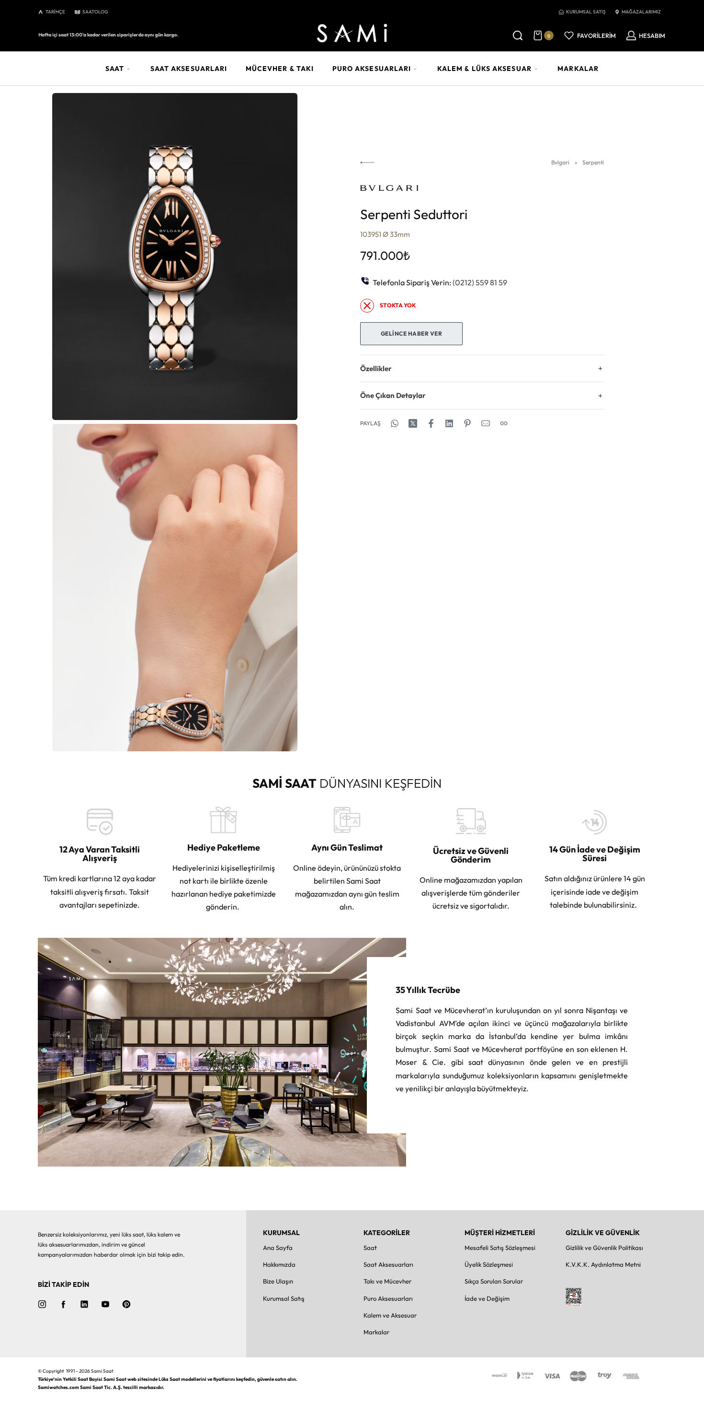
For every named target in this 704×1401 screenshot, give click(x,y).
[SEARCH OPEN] (517, 35)
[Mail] (485, 423)
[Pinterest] (126, 1304)
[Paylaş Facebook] (431, 423)
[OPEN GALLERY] (174, 256)
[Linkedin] (84, 1304)
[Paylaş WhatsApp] (394, 423)
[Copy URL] (504, 423)
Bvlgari (560, 162)
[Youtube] (105, 1304)
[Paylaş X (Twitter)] (413, 423)
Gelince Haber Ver (412, 333)
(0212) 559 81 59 (480, 282)
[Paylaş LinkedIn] (449, 423)
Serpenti (593, 162)
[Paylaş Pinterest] (467, 423)
